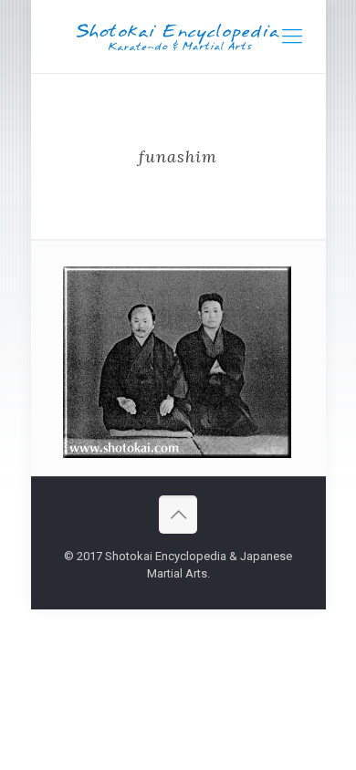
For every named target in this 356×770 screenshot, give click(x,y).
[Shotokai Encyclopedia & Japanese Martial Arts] (178, 36)
